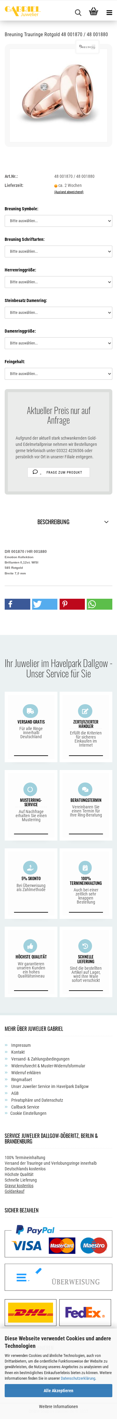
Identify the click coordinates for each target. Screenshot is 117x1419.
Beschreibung (53, 522)
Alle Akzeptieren (58, 1390)
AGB (14, 1093)
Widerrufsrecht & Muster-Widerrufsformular (47, 1065)
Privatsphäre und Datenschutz (36, 1100)
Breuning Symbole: (21, 208)
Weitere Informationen (58, 1406)
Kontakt (17, 1052)
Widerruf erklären (25, 1072)
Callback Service (24, 1106)
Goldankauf (14, 1191)
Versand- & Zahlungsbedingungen (40, 1058)
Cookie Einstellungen (28, 1113)
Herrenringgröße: (20, 269)
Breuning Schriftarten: (25, 239)
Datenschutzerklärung (78, 1378)
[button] (17, 604)
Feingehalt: (15, 361)
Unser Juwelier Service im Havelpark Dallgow (49, 1086)
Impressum (20, 1045)
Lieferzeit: (14, 185)
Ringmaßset (21, 1079)
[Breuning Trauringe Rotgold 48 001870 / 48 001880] (58, 95)
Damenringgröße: (20, 331)
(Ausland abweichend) (69, 192)
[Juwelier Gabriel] (20, 12)
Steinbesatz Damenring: (26, 300)
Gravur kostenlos (19, 1185)
